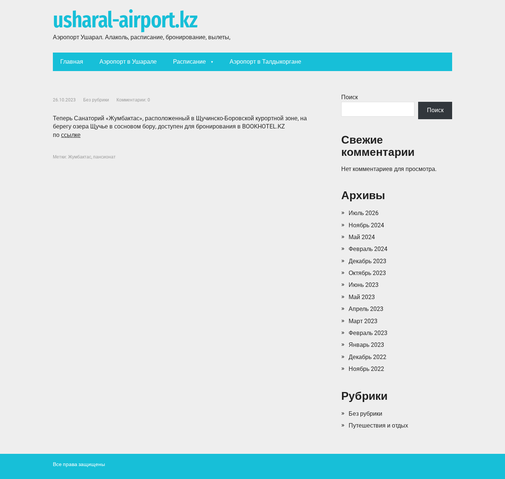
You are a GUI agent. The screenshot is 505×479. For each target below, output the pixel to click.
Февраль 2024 (368, 248)
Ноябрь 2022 (366, 368)
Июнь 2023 (364, 284)
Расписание (189, 61)
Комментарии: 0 (133, 100)
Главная (71, 61)
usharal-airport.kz (125, 20)
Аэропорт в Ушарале (128, 61)
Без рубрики (96, 100)
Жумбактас (79, 157)
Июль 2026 (364, 213)
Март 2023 (363, 321)
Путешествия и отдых (378, 425)
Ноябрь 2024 (366, 225)
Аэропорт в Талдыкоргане (265, 61)
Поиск (349, 97)
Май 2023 (362, 297)
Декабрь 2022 (367, 357)
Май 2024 (362, 237)
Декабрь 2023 (367, 261)
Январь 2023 (366, 344)
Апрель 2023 (366, 308)
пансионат (104, 157)
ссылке (71, 134)
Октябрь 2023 (367, 273)
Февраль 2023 (368, 332)
